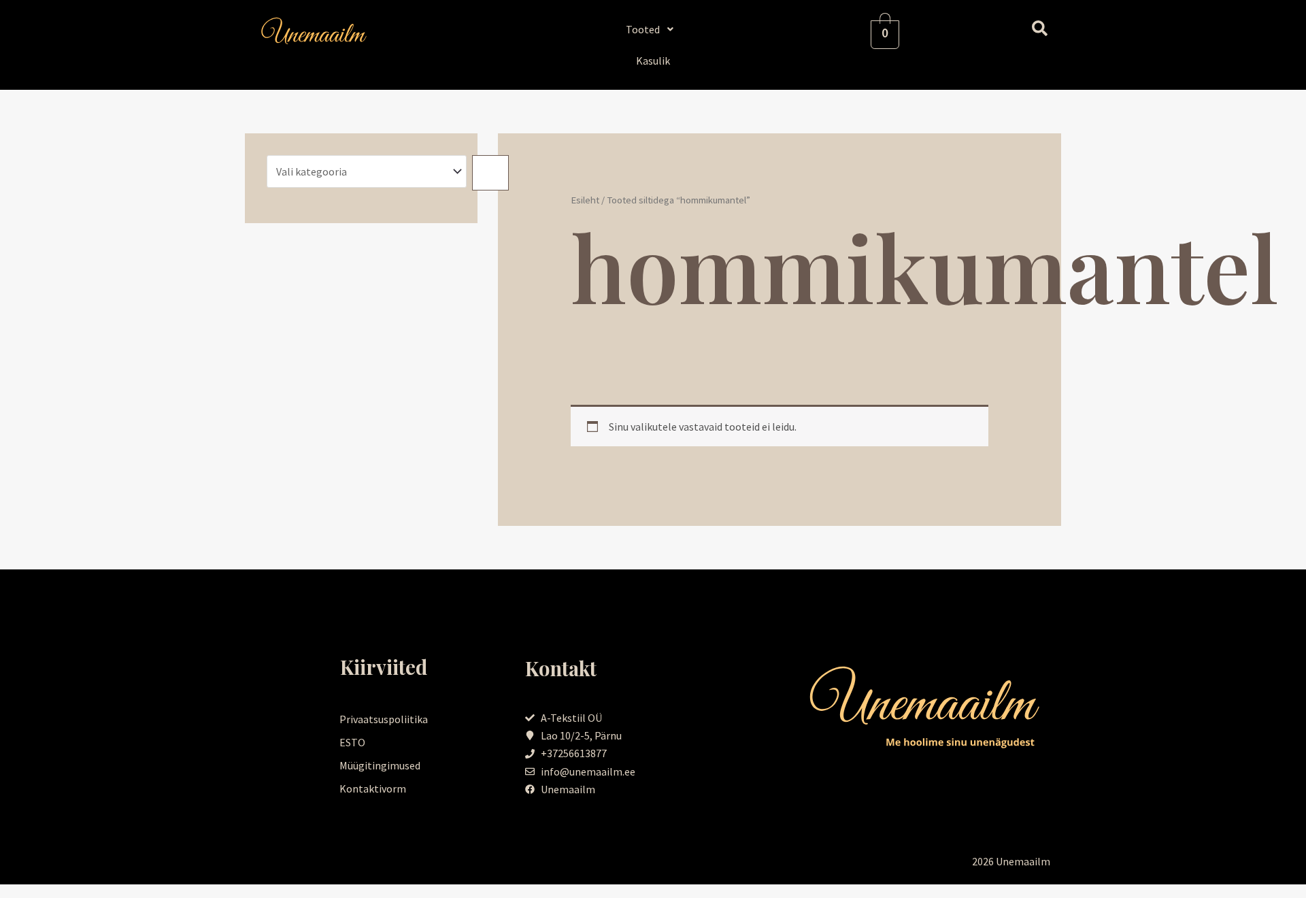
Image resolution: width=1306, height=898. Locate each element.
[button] (653, 29)
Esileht (585, 200)
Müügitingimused (379, 765)
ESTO (352, 742)
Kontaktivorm (372, 788)
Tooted (643, 29)
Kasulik (653, 60)
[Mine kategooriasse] (490, 172)
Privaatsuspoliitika (383, 719)
